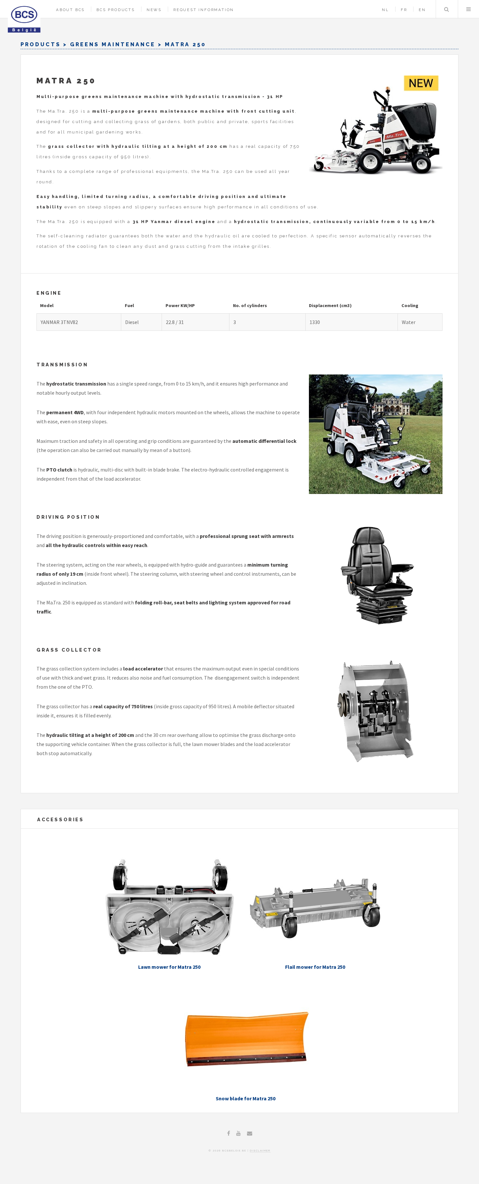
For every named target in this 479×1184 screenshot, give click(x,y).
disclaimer (260, 1150)
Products (41, 44)
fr (404, 9)
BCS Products (115, 9)
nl (385, 9)
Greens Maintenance (112, 44)
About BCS (70, 9)
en (422, 9)
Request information (203, 9)
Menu (468, 9)
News (154, 9)
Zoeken (446, 9)
